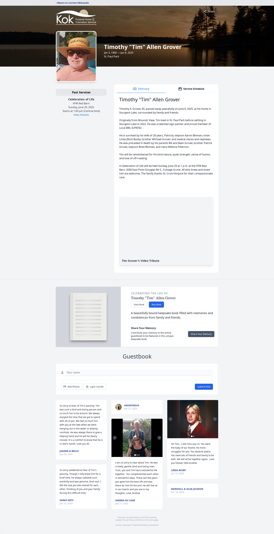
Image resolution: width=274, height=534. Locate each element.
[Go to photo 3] (139, 455)
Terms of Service (145, 520)
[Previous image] (115, 438)
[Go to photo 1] (135, 455)
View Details (81, 115)
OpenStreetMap (140, 525)
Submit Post (204, 386)
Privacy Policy (128, 520)
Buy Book (156, 304)
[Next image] (159, 438)
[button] (137, 438)
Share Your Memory (201, 333)
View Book (139, 304)
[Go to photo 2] (137, 455)
